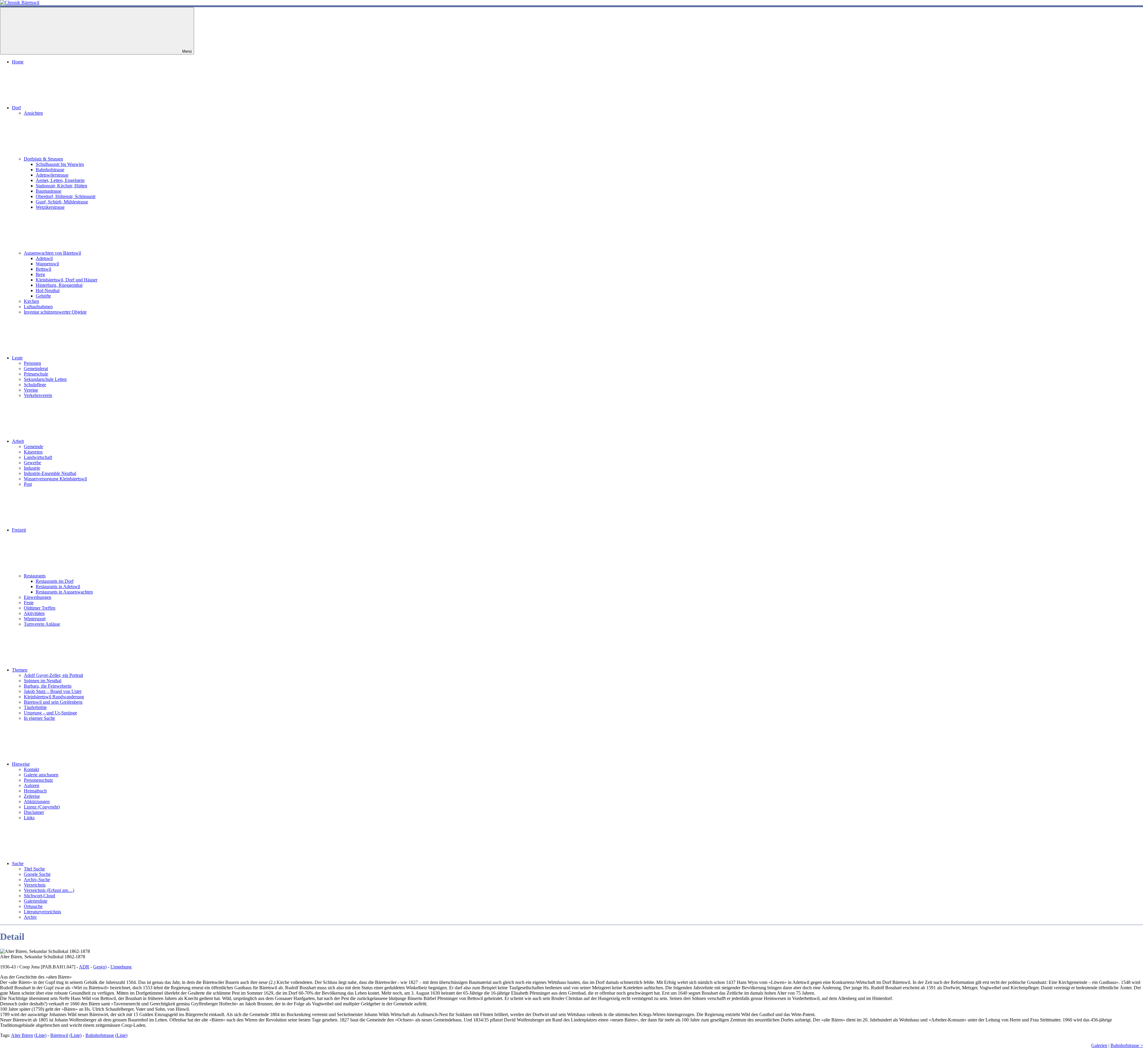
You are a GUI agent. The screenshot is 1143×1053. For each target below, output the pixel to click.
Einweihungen (37, 597)
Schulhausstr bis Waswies (60, 164)
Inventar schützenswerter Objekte (55, 311)
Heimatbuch (35, 790)
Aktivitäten (34, 613)
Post (28, 484)
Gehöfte (43, 295)
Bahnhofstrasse (50, 169)
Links (29, 817)
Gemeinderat (36, 368)
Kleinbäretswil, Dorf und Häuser (66, 279)
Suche (18, 863)
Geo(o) (100, 966)
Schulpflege (35, 384)
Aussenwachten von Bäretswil (52, 253)
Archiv (30, 917)
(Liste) (40, 1035)
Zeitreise (32, 796)
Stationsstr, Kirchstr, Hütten (61, 185)
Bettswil (43, 269)
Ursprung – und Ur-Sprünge (50, 712)
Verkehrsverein (38, 395)
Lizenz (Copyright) (42, 806)
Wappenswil (47, 263)
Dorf (16, 107)
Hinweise (21, 764)
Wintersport (35, 618)
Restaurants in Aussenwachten (64, 591)
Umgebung (121, 966)
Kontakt (31, 769)
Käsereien (33, 451)
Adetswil (44, 258)
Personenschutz (38, 780)
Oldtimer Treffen (39, 607)
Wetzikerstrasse (50, 207)
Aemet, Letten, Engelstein (60, 180)
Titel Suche (34, 868)
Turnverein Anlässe (42, 624)
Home (18, 61)
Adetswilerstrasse (52, 174)
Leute (17, 357)
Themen (19, 669)
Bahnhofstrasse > (1127, 1045)
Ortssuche (33, 906)
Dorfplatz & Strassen (43, 158)
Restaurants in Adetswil (58, 586)
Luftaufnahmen (38, 306)
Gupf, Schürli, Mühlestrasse (62, 201)
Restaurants (35, 575)
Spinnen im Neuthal (42, 680)
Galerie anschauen (41, 774)
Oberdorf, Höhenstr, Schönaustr (66, 196)
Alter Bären (22, 1035)
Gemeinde (33, 446)
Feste (29, 602)
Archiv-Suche (37, 879)
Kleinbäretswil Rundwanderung (54, 696)
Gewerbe (32, 462)
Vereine (31, 389)
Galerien (1099, 1045)
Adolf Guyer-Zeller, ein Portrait (53, 675)
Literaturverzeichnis (42, 911)
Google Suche (37, 874)
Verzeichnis (35, 884)
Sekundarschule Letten (45, 379)
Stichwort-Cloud (39, 895)
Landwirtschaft (38, 457)
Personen (32, 363)
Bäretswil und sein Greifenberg (53, 702)
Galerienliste (35, 901)
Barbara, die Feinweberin (47, 685)
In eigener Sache (39, 718)
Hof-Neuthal (48, 290)
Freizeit (19, 529)
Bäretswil (59, 1035)
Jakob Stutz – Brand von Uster (53, 691)
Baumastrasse (48, 191)
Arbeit (18, 441)
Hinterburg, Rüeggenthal (59, 285)
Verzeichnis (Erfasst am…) (49, 890)
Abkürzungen (37, 801)
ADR (84, 966)
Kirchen (31, 301)
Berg (40, 274)
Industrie (32, 468)
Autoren (31, 785)
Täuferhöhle (35, 707)
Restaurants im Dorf (55, 581)
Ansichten (33, 113)
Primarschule (36, 373)
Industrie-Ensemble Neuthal (50, 473)
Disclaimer (34, 812)
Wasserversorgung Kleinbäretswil (55, 478)
